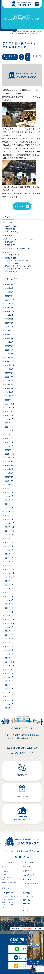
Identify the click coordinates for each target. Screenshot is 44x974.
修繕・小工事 (6, 888)
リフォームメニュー (9, 862)
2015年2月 (9, 700)
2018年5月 (9, 550)
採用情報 (26, 903)
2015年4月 (9, 692)
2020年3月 (9, 480)
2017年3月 (9, 604)
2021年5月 (9, 430)
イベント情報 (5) (12, 231)
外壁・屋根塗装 (7, 877)
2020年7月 (9, 469)
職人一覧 (26, 900)
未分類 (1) (9, 222)
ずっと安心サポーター (14, 260)
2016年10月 (9, 623)
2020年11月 (9, 454)
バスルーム (5, 869)
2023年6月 (9, 346)
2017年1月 (9, 611)
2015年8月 (9, 677)
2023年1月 (9, 361)
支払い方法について (8, 905)
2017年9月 (9, 581)
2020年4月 (9, 477)
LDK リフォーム (7, 880)
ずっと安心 (9, 255)
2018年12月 (9, 523)
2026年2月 (9, 296)
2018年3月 (9, 557)
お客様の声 (9, 271)
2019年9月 (9, 488)
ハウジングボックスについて (11, 896)
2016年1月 (9, 658)
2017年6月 (9, 592)
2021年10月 (9, 411)
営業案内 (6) (10, 229)
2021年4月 (9, 434)
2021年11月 (9, 407)
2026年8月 (9, 284)
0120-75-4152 (24, 748)
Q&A (3, 907)
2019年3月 (9, 511)
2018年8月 (9, 538)
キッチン (5, 866)
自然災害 (9, 258)
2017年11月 (9, 573)
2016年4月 (9, 646)
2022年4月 (9, 388)
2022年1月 (9, 400)
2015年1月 (9, 704)
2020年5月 (9, 473)
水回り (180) (10, 244)
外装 (22, 57)
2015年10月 (9, 669)
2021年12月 (9, 403)
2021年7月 (9, 423)
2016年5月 (9, 642)
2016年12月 (9, 615)
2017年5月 (9, 596)
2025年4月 (9, 307)
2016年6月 (9, 638)
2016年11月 (9, 619)
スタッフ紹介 (28, 896)
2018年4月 (9, 554)
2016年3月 (9, 650)
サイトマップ (26, 910)
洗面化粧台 (5, 872)
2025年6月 (9, 303)
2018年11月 (9, 527)
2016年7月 (9, 635)
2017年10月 (9, 577)
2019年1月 (9, 519)
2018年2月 (9, 561)
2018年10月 (9, 531)
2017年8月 (9, 584)
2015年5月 (9, 688)
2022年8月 (9, 373)
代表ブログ (9, 252)
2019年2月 (9, 515)
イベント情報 (28, 862)
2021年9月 (9, 415)
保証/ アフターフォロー (10, 902)
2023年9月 (9, 338)
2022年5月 (9, 384)
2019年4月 (9, 507)
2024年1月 (9, 326)
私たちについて (8, 893)
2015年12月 (9, 661)
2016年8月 (9, 631)
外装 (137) (9, 242)
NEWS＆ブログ (28, 875)
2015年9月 (9, 673)
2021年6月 (9, 427)
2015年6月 (9, 685)
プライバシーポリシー (29, 909)
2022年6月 (9, 380)
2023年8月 (9, 342)
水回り (28, 56)
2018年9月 (9, 534)
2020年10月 (9, 457)
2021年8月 (9, 419)
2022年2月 (9, 396)
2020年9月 (9, 461)
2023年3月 (9, 357)
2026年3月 (9, 292)
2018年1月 (9, 565)
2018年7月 (9, 542)
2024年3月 (9, 323)
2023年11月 (9, 334)
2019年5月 (9, 504)
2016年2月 (9, 654)
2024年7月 (9, 319)
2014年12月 (9, 708)
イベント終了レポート (14, 268)
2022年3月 (9, 392)
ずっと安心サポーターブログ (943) (20, 239)
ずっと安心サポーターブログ (9, 57)
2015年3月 (9, 696)
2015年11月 (9, 665)
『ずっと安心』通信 (30, 883)
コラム (25, 887)
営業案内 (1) (10, 235)
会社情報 (26, 893)
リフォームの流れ (8, 899)
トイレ (4, 874)
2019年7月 (9, 496)
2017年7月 (9, 588)
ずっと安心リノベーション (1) (17, 248)
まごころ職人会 (11, 263)
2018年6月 (9, 546)
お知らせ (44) (11, 226)
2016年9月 (9, 627)
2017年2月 (9, 608)
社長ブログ (27, 879)
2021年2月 (9, 442)
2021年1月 (9, 446)
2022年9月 (9, 369)
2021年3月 (9, 438)
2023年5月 (9, 350)
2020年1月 (9, 484)
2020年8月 (9, 465)
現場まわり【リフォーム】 (16, 266)
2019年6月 (9, 500)
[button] (41, 933)
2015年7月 (9, 681)
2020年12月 (9, 450)
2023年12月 (9, 330)
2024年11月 (9, 311)
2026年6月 (9, 288)
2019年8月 (9, 492)
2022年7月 (9, 376)
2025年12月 (9, 299)
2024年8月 (9, 315)
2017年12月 (9, 569)
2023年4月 (9, 353)
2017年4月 (9, 600)
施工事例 (26, 866)
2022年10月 (9, 365)
